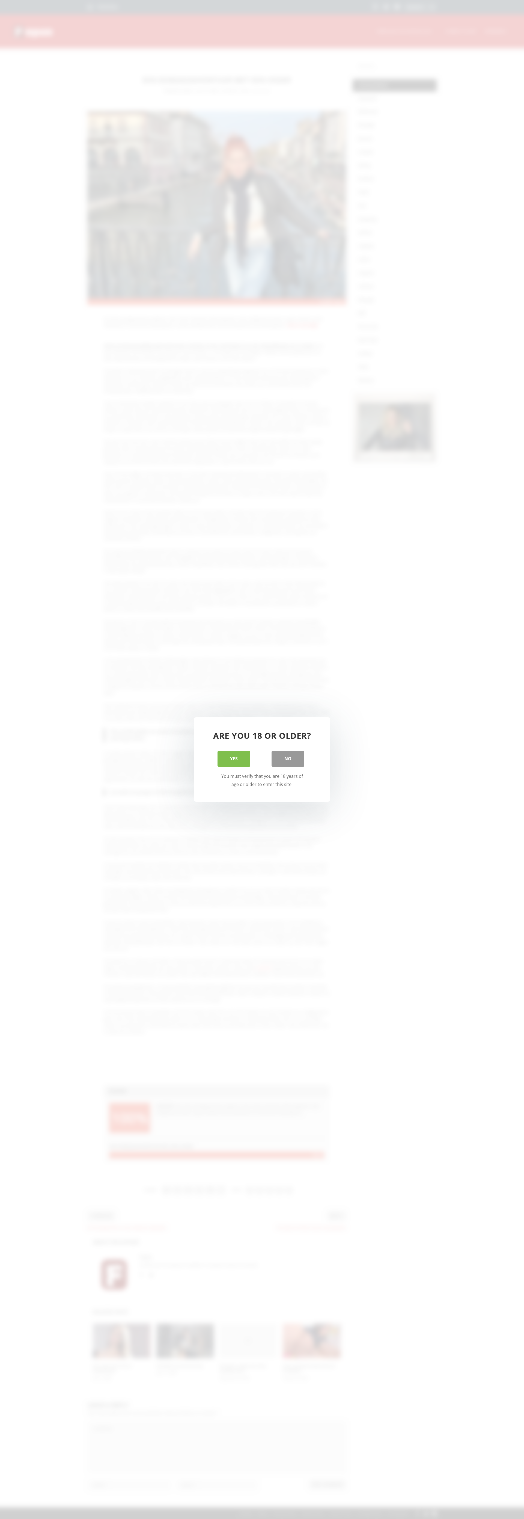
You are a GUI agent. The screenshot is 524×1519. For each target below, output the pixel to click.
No (287, 759)
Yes (234, 759)
